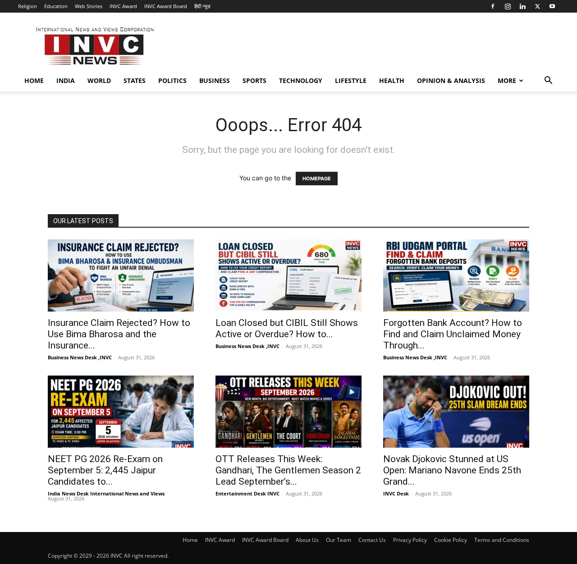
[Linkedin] (522, 6)
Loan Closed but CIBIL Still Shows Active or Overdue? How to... (286, 328)
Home (34, 80)
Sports (254, 80)
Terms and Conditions (501, 540)
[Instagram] (507, 6)
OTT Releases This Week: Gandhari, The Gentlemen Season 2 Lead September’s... (288, 470)
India (65, 80)
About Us (307, 540)
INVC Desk (396, 493)
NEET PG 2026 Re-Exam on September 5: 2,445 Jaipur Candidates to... (105, 470)
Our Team (338, 540)
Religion (27, 6)
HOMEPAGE (316, 178)
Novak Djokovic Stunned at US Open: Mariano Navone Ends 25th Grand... (452, 470)
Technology (300, 80)
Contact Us (372, 540)
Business (214, 80)
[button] (548, 81)
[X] (537, 6)
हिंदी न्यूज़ (202, 6)
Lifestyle (350, 80)
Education (56, 6)
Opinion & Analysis (451, 80)
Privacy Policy (410, 540)
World (99, 80)
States (135, 80)
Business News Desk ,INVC (80, 357)
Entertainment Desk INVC (247, 493)
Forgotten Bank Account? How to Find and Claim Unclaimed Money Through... (452, 334)
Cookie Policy (450, 540)
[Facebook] (492, 6)
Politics (172, 80)
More (507, 80)
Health (391, 80)
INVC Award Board (165, 6)
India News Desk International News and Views (106, 493)
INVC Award (123, 6)
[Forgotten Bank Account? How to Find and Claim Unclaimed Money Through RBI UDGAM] (456, 275)
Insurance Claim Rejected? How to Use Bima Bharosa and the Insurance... (119, 334)
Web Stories (88, 6)
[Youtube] (552, 6)
